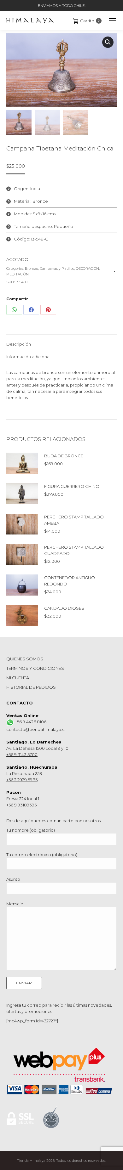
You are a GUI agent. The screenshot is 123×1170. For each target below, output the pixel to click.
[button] (108, 42)
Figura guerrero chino (71, 486)
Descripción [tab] (18, 344)
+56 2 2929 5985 (22, 779)
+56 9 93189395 (21, 804)
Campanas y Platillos (57, 268)
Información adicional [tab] (28, 356)
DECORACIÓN (87, 268)
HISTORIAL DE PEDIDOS (31, 687)
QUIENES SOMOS (24, 658)
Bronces (31, 268)
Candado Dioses (64, 608)
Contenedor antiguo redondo (69, 580)
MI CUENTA (17, 677)
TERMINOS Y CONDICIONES (35, 668)
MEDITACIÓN (17, 274)
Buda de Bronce (63, 455)
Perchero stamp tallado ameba (74, 520)
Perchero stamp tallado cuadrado (74, 550)
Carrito (90, 20)
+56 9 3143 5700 (22, 754)
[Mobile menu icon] (112, 20)
